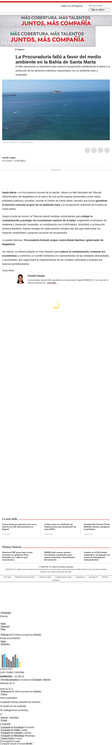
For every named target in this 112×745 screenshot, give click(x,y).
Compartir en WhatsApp (12, 736)
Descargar (5, 741)
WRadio (17, 8)
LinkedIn (100, 150)
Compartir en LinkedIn (11, 733)
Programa (78, 6)
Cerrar (4, 694)
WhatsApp (107, 150)
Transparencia (80, 577)
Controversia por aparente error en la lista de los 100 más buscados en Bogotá (19, 526)
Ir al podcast (25, 680)
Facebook (87, 150)
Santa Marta (8, 270)
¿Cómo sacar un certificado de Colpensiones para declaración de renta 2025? (60, 526)
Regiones (20, 49)
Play (3, 629)
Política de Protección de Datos (25, 577)
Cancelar (13, 718)
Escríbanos (56, 580)
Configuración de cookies (63, 577)
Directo (37, 635)
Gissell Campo (8, 158)
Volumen (5, 626)
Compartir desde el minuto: (16, 744)
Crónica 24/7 (6, 669)
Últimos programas (24, 635)
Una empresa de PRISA (56, 588)
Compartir (37, 680)
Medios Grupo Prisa (56, 594)
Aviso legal (7, 577)
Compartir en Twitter (10, 730)
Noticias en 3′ (7, 635)
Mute (3, 624)
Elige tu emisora (97, 10)
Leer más (51, 283)
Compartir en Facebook (12, 727)
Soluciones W (93, 577)
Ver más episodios (10, 680)
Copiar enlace (7, 738)
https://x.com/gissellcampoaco (17, 157)
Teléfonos (105, 577)
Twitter (94, 150)
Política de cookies (45, 577)
